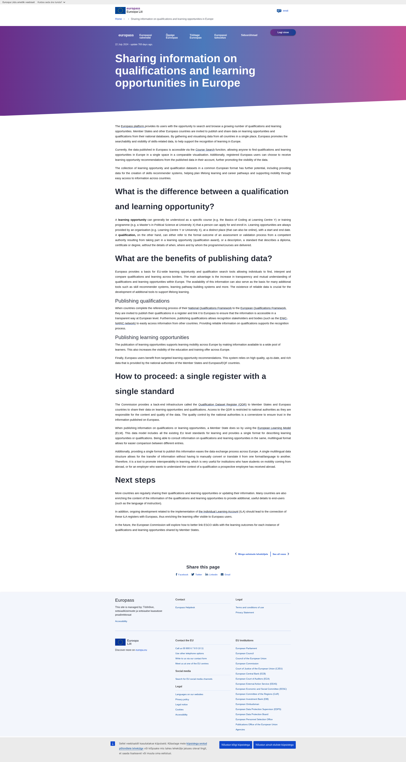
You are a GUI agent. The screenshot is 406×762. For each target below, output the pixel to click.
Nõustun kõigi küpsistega (236, 744)
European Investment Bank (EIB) (252, 699)
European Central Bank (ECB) (251, 673)
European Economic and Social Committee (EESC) (261, 689)
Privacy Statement (245, 612)
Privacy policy (182, 699)
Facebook (183, 574)
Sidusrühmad (249, 35)
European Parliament (246, 648)
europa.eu (141, 650)
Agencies (240, 729)
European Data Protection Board (252, 714)
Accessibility (121, 621)
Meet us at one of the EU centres (192, 663)
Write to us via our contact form (191, 658)
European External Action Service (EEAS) (256, 684)
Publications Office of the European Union (257, 724)
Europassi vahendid (145, 36)
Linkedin (213, 574)
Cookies (179, 709)
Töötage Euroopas (196, 36)
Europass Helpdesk (185, 607)
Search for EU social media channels (193, 679)
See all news (279, 554)
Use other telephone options (189, 653)
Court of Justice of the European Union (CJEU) (259, 668)
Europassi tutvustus (220, 36)
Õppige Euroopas (172, 36)
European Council (245, 653)
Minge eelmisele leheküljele (253, 554)
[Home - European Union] (129, 11)
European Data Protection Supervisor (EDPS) (258, 709)
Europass (124, 600)
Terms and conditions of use (250, 607)
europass (126, 35)
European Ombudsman (247, 704)
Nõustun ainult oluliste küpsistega (275, 744)
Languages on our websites (189, 694)
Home (118, 19)
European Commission (247, 663)
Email (227, 574)
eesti (283, 10)
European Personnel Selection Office (254, 719)
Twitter (198, 574)
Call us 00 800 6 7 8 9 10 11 (189, 648)
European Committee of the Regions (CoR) (257, 694)
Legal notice (181, 704)
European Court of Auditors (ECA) (253, 678)
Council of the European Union (251, 658)
